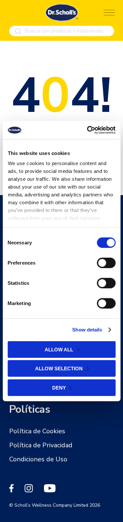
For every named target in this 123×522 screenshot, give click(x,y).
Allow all (59, 349)
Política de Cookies (37, 431)
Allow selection (59, 368)
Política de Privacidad (40, 445)
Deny (59, 387)
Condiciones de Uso (38, 459)
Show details (87, 329)
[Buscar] (18, 31)
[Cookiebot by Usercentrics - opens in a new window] (87, 130)
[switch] (106, 262)
